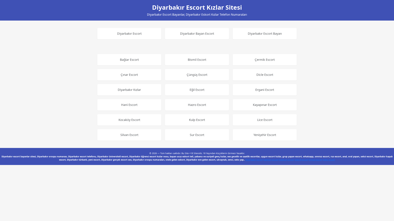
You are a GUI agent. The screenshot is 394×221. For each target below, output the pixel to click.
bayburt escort (286, 159)
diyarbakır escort (254, 159)
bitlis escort (329, 159)
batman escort (270, 159)
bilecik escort (301, 159)
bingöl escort (315, 159)
